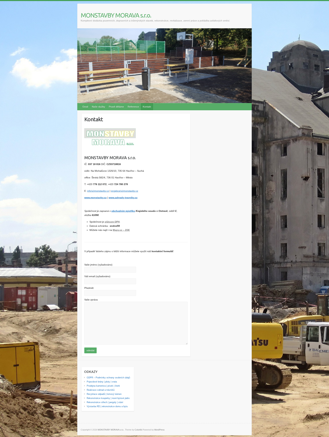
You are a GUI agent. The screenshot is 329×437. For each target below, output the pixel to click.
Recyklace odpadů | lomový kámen (104, 394)
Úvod (85, 106)
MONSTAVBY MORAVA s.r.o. (116, 15)
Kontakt (147, 106)
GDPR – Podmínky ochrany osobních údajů (108, 377)
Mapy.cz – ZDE (121, 230)
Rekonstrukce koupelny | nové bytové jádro (108, 398)
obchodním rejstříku (123, 211)
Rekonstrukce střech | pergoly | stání (105, 402)
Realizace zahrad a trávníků (100, 390)
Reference (133, 106)
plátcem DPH (112, 221)
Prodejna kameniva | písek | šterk (103, 386)
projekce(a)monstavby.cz (124, 191)
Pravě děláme (116, 106)
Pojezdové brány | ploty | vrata (102, 381)
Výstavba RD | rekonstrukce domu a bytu (107, 406)
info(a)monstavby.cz (98, 191)
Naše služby (98, 106)
